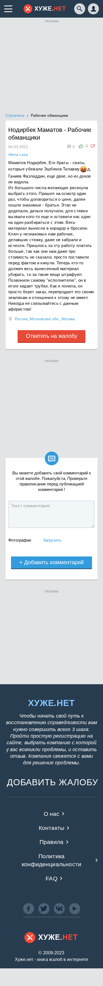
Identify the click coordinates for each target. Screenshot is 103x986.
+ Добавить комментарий (51, 562)
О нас (52, 814)
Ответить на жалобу (51, 336)
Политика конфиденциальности (51, 860)
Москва (68, 319)
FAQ (51, 878)
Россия (21, 319)
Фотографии (19, 540)
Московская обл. (44, 319)
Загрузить (52, 540)
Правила (51, 842)
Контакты (51, 828)
